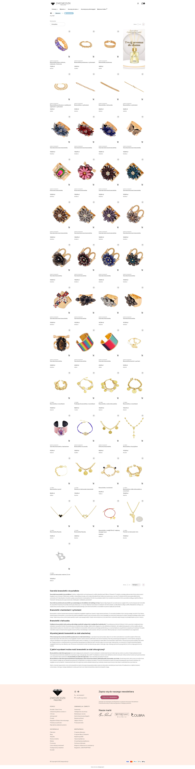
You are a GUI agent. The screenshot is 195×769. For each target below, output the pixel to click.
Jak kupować (53, 716)
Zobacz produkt (117, 526)
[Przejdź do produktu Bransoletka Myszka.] (61, 514)
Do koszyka (69, 56)
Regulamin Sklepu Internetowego (59, 720)
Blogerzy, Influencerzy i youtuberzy (84, 745)
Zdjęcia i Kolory (78, 720)
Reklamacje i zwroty (79, 714)
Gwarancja (77, 709)
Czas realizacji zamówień (57, 745)
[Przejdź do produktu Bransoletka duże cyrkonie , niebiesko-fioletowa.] (61, 44)
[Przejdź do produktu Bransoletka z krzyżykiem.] (134, 428)
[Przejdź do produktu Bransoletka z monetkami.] (61, 385)
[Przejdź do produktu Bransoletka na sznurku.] (85, 428)
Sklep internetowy (97, 767)
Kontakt (52, 750)
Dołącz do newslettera (109, 697)
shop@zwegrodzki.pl (81, 698)
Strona (135, 24)
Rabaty (52, 741)
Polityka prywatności (56, 722)
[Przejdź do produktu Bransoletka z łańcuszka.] (110, 87)
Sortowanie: (53, 21)
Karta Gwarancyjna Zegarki (81, 716)
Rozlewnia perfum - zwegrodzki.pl (51, 13)
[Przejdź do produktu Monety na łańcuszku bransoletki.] (85, 471)
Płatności (52, 732)
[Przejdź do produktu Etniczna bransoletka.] (110, 428)
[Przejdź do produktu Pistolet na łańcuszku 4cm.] (134, 514)
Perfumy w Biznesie (79, 743)
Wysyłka (52, 736)
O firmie (52, 714)
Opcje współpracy (79, 739)
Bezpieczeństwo (79, 718)
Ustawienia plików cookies (57, 711)
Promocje (53, 743)
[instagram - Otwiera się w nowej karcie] (75, 692)
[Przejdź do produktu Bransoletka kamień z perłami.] (134, 343)
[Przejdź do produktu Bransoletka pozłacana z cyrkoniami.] (85, 44)
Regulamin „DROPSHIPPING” (82, 747)
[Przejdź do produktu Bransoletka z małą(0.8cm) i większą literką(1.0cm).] (110, 514)
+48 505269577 (80, 695)
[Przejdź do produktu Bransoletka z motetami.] (110, 471)
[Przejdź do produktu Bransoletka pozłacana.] (110, 44)
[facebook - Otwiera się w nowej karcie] (78, 692)
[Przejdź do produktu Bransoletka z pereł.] (61, 471)
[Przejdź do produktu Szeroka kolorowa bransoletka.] (61, 129)
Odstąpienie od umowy (80, 711)
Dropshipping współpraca (81, 741)
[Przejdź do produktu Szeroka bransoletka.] (61, 257)
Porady (52, 718)
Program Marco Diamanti (81, 734)
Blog (51, 734)
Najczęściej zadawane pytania (58, 725)
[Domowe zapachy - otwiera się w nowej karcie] (134, 49)
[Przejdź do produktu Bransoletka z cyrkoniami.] (85, 87)
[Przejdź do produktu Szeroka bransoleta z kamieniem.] (61, 428)
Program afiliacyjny (79, 732)
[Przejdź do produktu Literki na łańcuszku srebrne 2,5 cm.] (61, 556)
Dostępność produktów (57, 747)
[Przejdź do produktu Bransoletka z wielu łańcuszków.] (110, 385)
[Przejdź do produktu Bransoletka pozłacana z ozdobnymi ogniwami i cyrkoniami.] (61, 87)
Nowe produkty (54, 739)
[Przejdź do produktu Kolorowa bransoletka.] (61, 172)
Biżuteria (58, 13)
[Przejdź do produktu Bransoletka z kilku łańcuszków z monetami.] (134, 471)
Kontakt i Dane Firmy (56, 709)
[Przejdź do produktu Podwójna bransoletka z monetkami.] (85, 385)
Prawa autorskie (78, 722)
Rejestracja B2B (78, 736)
